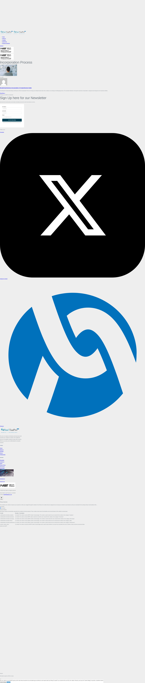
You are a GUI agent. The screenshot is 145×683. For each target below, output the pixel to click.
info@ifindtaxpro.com (8, 494)
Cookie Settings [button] (3, 682)
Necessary (3, 508)
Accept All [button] (8, 682)
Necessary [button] (2, 506)
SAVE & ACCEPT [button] (3, 526)
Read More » (2, 93)
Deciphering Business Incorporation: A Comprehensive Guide (16, 87)
